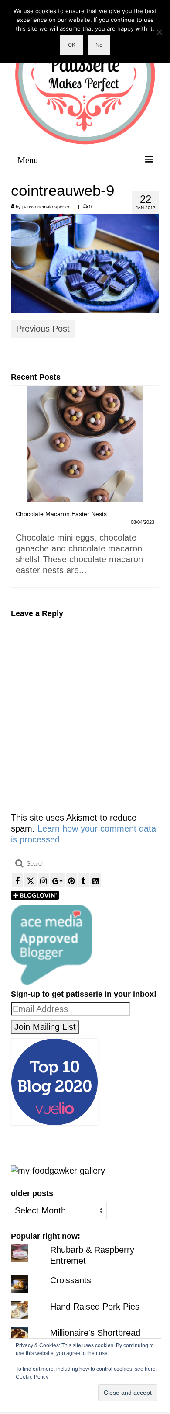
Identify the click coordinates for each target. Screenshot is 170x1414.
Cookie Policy (32, 1377)
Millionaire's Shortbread (95, 1333)
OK (71, 45)
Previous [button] (18, 491)
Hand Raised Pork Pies (94, 1306)
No (98, 45)
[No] (159, 32)
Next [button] (151, 491)
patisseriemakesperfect (47, 206)
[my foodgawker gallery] (58, 1170)
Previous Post (43, 328)
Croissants (70, 1280)
